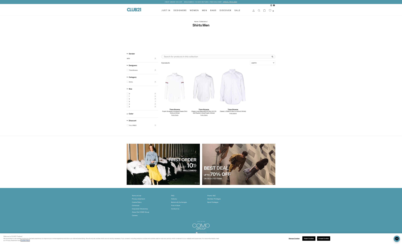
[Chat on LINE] (397, 239)
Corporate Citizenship (140, 209)
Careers (135, 215)
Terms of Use (136, 196)
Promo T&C (211, 196)
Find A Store (175, 205)
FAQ (172, 196)
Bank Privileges (212, 202)
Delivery (174, 199)
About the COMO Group (140, 212)
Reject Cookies (309, 238)
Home (196, 21)
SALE (237, 10)
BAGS (213, 10)
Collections (203, 21)
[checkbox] (141, 58)
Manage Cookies (294, 238)
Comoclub (135, 205)
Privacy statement (138, 199)
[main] (201, 238)
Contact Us (175, 209)
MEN (204, 10)
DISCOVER (225, 10)
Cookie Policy (137, 202)
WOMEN (194, 10)
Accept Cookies (323, 238)
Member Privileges (214, 199)
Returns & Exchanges (179, 202)
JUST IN (166, 10)
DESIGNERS (180, 10)
